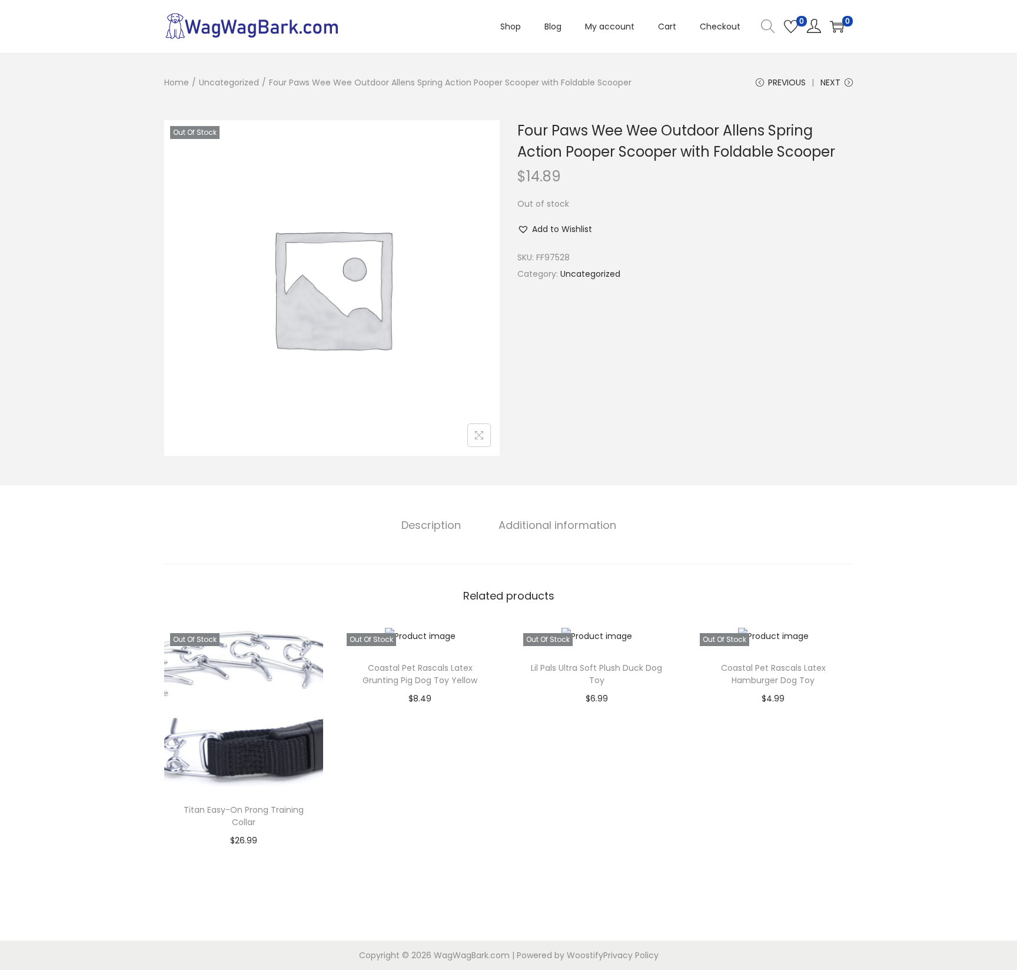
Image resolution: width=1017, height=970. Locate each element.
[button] (554, 229)
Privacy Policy (631, 955)
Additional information (557, 525)
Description (431, 525)
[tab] (431, 525)
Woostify (585, 955)
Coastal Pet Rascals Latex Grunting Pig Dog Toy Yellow (420, 674)
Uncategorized (229, 82)
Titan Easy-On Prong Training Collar (244, 816)
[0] (791, 26)
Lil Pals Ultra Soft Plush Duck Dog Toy (596, 674)
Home (176, 82)
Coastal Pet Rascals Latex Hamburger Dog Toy (773, 674)
